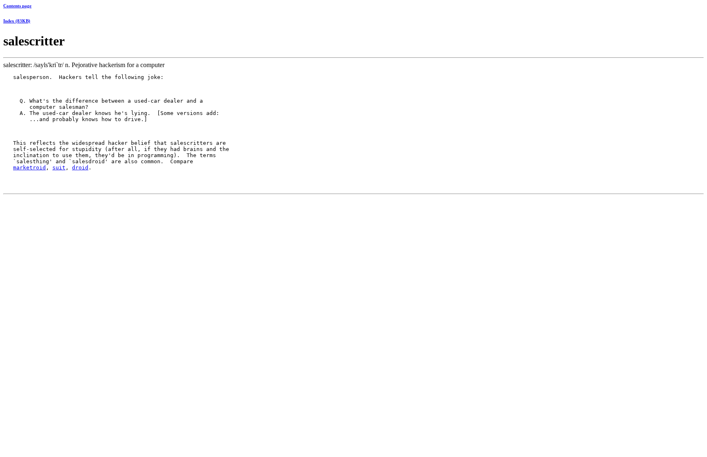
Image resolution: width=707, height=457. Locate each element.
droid (80, 167)
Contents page (17, 5)
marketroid (29, 167)
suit (58, 167)
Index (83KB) (16, 20)
